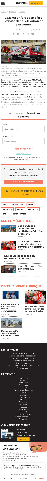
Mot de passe (8, 136)
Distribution (23, 385)
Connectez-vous (23, 149)
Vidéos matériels (23, 414)
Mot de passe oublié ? (23, 154)
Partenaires (23, 419)
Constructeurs (24, 397)
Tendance (23, 400)
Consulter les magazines (23, 358)
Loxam (20, 209)
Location (22, 12)
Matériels (23, 392)
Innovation (23, 380)
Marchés (23, 405)
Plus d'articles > (37, 290)
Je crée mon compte (23, 182)
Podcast (23, 412)
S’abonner (36, 3)
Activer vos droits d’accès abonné (24, 356)
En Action (23, 378)
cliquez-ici (29, 160)
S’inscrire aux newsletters (23, 361)
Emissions (23, 409)
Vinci (30, 204)
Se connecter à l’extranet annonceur (23, 365)
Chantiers (23, 395)
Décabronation (19, 214)
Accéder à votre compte (23, 353)
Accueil (3, 12)
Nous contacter (23, 368)
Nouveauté (23, 383)
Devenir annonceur (23, 363)
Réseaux (12, 12)
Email (4, 124)
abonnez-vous (23, 194)
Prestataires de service (23, 390)
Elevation (33, 209)
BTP (4, 214)
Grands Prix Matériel (23, 417)
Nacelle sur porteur (13, 204)
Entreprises (23, 402)
